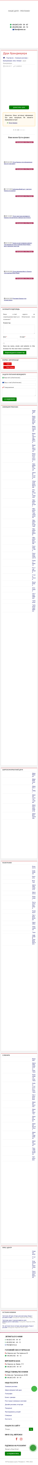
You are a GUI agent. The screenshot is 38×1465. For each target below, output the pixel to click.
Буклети (33, 877)
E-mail (22, 337)
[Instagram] (21, 1439)
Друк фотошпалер (34, 816)
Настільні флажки (34, 1097)
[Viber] (16, 38)
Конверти (34, 911)
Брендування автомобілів (33, 420)
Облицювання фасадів (34, 484)
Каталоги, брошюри (34, 905)
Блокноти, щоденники (33, 870)
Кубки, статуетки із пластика (33, 1087)
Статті (34, 1257)
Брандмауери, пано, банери (12, 61)
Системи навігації (34, 596)
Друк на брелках (34, 1104)
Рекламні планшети (34, 556)
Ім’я (5, 337)
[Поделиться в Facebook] (24, 132)
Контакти (8, 1419)
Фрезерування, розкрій (12, 1412)
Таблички (33, 601)
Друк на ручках (34, 1119)
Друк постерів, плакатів (34, 808)
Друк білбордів (34, 781)
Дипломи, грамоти (34, 887)
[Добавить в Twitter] (33, 132)
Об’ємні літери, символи (34, 493)
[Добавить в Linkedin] (27, 132)
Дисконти (34, 893)
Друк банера (13, 123)
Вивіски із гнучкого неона (34, 457)
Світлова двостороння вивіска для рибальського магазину (14, 1321)
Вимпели (34, 1059)
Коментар (7, 323)
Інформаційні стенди (34, 467)
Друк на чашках (34, 1143)
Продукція (8, 1408)
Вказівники (34, 583)
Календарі (33, 898)
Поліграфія (8, 1394)
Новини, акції (34, 1252)
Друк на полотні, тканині (34, 798)
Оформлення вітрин (34, 503)
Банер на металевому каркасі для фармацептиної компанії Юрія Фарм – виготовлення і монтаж (18, 244)
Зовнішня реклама (21, 58)
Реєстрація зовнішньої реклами (15, 1401)
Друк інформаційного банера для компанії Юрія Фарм (18, 272)
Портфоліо (10, 58)
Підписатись (13, 1454)
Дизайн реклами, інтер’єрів (14, 1404)
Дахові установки (34, 475)
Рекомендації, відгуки (34, 1274)
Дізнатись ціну (19, 107)
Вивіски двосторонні (34, 448)
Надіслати (10, 399)
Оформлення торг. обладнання (34, 513)
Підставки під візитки (34, 1151)
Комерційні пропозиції (34, 1264)
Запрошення (34, 928)
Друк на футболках (34, 1126)
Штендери (33, 589)
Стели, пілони (34, 577)
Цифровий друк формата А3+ (34, 939)
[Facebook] (16, 1439)
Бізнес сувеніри (10, 1397)
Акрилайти (33, 412)
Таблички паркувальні (33, 608)
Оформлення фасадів (34, 540)
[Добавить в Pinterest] (30, 132)
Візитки (33, 881)
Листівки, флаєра (34, 917)
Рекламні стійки (34, 548)
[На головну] (4, 58)
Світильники (33, 1158)
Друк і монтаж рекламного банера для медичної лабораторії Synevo (17, 216)
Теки (33, 932)
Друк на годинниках (34, 1135)
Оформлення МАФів (34, 532)
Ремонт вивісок (34, 563)
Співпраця (8, 1415)
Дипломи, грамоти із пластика (34, 1067)
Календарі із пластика (33, 1077)
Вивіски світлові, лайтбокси (34, 438)
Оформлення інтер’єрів (34, 523)
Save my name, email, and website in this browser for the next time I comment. (19, 347)
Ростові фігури (34, 570)
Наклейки (33, 923)
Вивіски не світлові (34, 429)
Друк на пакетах (34, 1111)
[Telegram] (21, 38)
